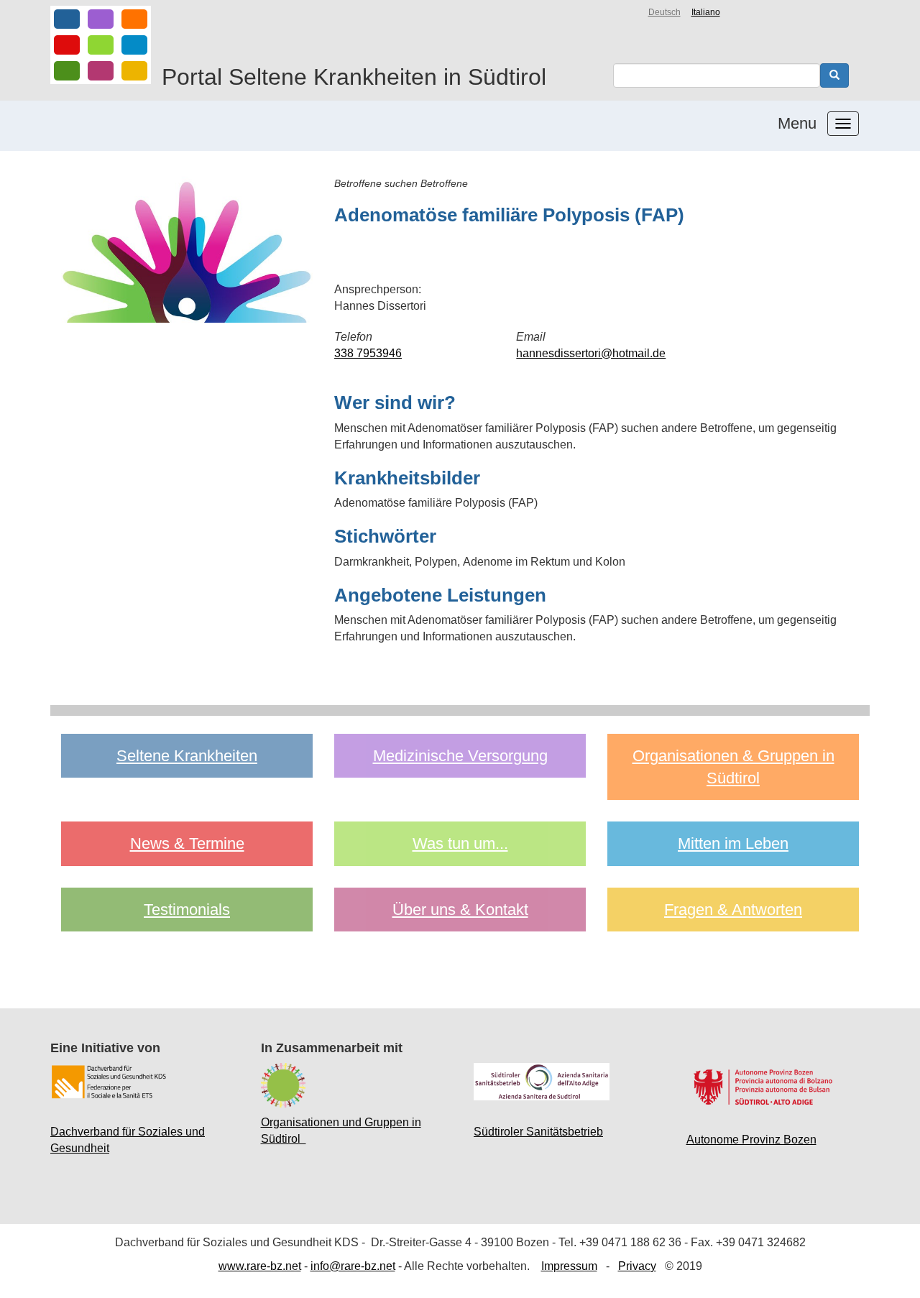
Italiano (705, 12)
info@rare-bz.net (352, 1266)
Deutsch (664, 12)
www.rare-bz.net (259, 1266)
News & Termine (187, 843)
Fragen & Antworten (733, 910)
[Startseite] (100, 45)
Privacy (637, 1266)
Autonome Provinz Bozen (751, 1139)
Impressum (569, 1266)
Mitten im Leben (733, 843)
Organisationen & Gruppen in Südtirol (733, 767)
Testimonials (187, 910)
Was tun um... (460, 843)
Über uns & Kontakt (460, 910)
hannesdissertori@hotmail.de (591, 353)
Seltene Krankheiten (186, 756)
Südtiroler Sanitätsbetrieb (538, 1132)
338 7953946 (368, 353)
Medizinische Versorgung (460, 756)
